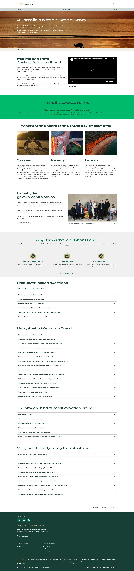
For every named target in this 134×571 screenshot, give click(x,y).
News (115, 9)
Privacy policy (33, 567)
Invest (47, 546)
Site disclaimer (21, 567)
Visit (46, 549)
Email (104, 507)
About (19, 9)
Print (112, 507)
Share (95, 507)
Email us (21, 546)
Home (18, 49)
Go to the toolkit (23, 536)
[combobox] (105, 4)
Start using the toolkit (67, 273)
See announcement (23, 222)
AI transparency (46, 567)
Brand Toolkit (66, 9)
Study (46, 551)
